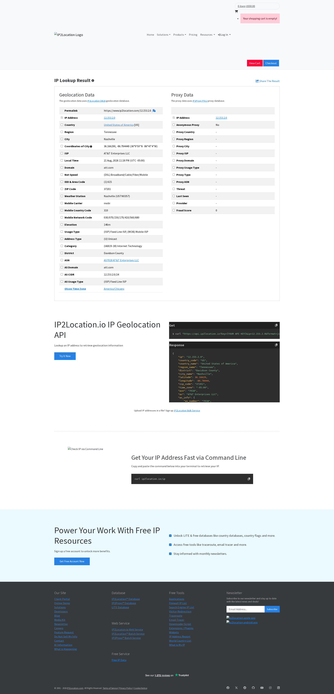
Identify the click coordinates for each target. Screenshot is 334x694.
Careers (58, 628)
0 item (241, 6)
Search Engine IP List (181, 607)
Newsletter (61, 624)
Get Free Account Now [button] (72, 561)
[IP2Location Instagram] (270, 687)
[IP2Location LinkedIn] (278, 687)
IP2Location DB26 (97, 100)
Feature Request (64, 632)
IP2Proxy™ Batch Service (126, 638)
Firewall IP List (178, 603)
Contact (59, 640)
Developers (61, 611)
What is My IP (177, 645)
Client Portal (62, 599)
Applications (176, 599)
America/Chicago (114, 288)
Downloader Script (180, 624)
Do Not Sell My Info (65, 636)
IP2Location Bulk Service (187, 410)
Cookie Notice (140, 688)
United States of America (119, 125)
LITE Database (120, 607)
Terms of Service (110, 688)
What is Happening (65, 649)
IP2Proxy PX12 (200, 100)
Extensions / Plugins (181, 628)
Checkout (271, 63)
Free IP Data (119, 660)
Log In (224, 34)
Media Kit (59, 620)
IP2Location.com (75, 688)
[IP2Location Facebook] (227, 687)
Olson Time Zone (75, 288)
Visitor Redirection (180, 611)
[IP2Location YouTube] (262, 687)
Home (150, 34)
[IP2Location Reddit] (244, 687)
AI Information (63, 645)
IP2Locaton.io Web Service (127, 629)
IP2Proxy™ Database (124, 603)
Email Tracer (176, 620)
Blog (57, 615)
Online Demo (62, 603)
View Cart (254, 63)
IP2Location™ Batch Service (128, 633)
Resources (206, 34)
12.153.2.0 (109, 117)
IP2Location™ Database (126, 599)
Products (178, 34)
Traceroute (175, 615)
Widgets (174, 632)
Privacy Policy (125, 688)
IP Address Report (179, 636)
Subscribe (272, 609)
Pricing (193, 34)
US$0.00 (250, 6)
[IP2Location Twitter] (236, 687)
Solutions (162, 34)
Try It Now (65, 356)
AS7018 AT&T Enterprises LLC (121, 260)
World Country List (180, 640)
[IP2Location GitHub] (253, 687)
